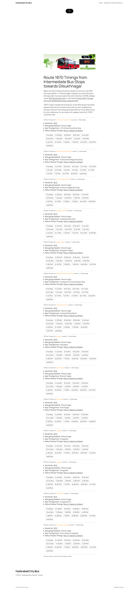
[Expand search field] (69, 11)
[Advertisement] (69, 32)
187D (55, 123)
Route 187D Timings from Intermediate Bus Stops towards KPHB (68, 99)
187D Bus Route (55, 98)
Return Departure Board (73, 130)
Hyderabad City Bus (24, 3)
